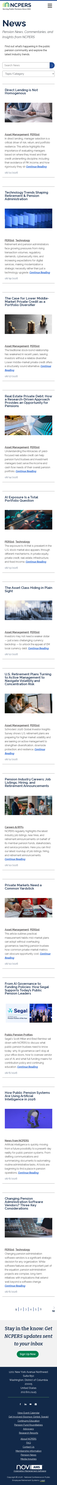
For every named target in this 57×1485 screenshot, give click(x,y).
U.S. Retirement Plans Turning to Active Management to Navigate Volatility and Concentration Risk (28, 679)
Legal (42, 1480)
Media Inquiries (29, 1459)
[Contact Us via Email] (36, 1404)
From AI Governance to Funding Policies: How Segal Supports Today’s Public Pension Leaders (27, 988)
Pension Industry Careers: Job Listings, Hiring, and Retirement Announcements (28, 782)
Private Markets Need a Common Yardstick (23, 887)
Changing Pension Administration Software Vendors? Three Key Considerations (24, 1203)
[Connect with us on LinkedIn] (25, 1404)
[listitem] (17, 134)
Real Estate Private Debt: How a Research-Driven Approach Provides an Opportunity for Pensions (28, 401)
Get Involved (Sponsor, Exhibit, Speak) (29, 1416)
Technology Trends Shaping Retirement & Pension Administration (26, 196)
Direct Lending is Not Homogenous (21, 91)
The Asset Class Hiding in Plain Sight (28, 589)
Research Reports (28, 1433)
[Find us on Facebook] (20, 1404)
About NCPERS (28, 1438)
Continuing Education (29, 1420)
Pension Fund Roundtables (28, 1425)
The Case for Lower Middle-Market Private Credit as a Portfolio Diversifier (27, 302)
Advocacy (28, 1428)
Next (53, 1311)
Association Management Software (30, 1471)
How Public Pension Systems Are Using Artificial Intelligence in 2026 (27, 1096)
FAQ (28, 1442)
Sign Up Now (28, 1354)
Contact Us (28, 1446)
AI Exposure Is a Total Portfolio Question (21, 499)
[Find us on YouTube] (30, 1404)
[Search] (52, 65)
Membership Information (28, 1451)
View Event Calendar (28, 1412)
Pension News (28, 1454)
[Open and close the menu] (42, 6)
